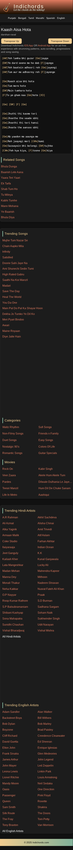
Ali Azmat (8, 523)
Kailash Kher (10, 559)
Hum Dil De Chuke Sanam (54, 488)
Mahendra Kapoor (48, 570)
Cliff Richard (9, 735)
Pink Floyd (44, 795)
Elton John (8, 747)
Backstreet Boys (12, 717)
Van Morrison (46, 825)
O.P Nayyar (9, 594)
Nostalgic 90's (10, 446)
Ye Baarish (7, 211)
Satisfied (7, 257)
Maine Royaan (11, 331)
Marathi (40, 18)
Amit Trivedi (45, 529)
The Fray (7, 819)
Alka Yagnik (9, 529)
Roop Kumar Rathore (15, 600)
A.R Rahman (10, 517)
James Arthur (10, 759)
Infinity (6, 251)
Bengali (22, 18)
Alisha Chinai (46, 523)
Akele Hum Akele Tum (51, 475)
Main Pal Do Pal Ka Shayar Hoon (22, 308)
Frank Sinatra (10, 753)
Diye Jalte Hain (11, 336)
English (61, 18)
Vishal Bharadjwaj (13, 630)
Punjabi (12, 18)
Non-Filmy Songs (12, 433)
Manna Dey (9, 577)
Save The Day (11, 291)
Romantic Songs (12, 453)
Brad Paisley (45, 729)
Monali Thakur (11, 582)
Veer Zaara (9, 475)
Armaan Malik (10, 535)
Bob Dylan (8, 723)
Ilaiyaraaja (8, 547)
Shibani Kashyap (12, 612)
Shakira (42, 807)
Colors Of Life (46, 446)
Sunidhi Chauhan (13, 624)
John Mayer (9, 765)
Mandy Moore (10, 783)
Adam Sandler (11, 711)
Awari (5, 325)
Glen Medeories (47, 753)
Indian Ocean (46, 547)
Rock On (7, 468)
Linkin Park (44, 771)
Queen (6, 801)
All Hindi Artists (11, 636)
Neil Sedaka (45, 783)
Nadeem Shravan (48, 582)
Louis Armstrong (47, 777)
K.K (40, 553)
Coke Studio (9, 541)
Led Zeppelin (46, 765)
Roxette (42, 801)
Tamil (31, 18)
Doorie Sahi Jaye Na (14, 263)
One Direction (46, 789)
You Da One (9, 302)
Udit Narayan (46, 624)
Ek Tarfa (6, 183)
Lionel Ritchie (10, 777)
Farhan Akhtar (46, 541)
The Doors (44, 813)
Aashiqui (43, 494)
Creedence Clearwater (51, 735)
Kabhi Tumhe (9, 200)
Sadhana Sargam (48, 606)
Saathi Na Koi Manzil (15, 280)
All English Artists (12, 831)
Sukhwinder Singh (49, 618)
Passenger (8, 795)
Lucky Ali (43, 565)
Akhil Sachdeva (47, 517)
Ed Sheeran (45, 741)
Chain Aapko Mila (13, 246)
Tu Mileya (7, 194)
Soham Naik (45, 612)
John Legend (45, 759)
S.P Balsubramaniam (15, 606)
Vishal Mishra (46, 630)
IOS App (28, 45)
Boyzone (7, 729)
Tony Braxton (10, 825)
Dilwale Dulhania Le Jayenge (55, 481)
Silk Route (8, 813)
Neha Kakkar (10, 588)
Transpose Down (60, 41)
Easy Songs (45, 440)
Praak (41, 594)
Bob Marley (44, 723)
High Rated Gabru (13, 274)
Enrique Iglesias (47, 747)
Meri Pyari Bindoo (13, 319)
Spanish (50, 18)
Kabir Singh (45, 468)
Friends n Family (48, 433)
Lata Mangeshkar (12, 565)
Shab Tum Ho (9, 189)
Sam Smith (9, 807)
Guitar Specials (47, 453)
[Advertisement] (36, 378)
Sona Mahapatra (12, 618)
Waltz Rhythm (10, 427)
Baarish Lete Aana (12, 172)
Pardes (6, 481)
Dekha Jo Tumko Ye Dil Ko (18, 314)
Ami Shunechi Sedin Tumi (18, 268)
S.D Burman (45, 600)
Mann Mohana (9, 206)
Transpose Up (11, 41)
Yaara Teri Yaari (10, 177)
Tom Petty (43, 819)
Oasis (5, 789)
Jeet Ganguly (10, 553)
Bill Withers (44, 717)
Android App (44, 45)
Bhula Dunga (9, 166)
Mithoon (42, 577)
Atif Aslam (44, 535)
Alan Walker (45, 711)
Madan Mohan (11, 570)
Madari (6, 285)
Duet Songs (9, 440)
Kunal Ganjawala (48, 559)
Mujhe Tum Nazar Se (15, 240)
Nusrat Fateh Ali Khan (51, 588)
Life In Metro (9, 494)
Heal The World (11, 297)
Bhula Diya (7, 217)
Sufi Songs (45, 427)
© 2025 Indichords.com (36, 842)
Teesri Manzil (10, 488)
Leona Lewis (10, 771)
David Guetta (10, 741)
